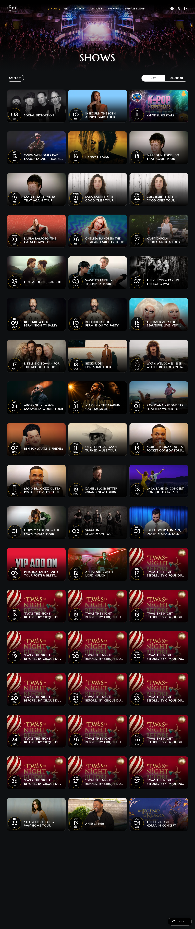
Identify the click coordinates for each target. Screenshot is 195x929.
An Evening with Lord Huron (99, 573)
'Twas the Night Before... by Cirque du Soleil (164, 573)
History (80, 8)
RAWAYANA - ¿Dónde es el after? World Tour (165, 407)
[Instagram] (186, 8)
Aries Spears (94, 824)
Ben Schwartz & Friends (44, 448)
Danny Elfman (97, 157)
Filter (17, 78)
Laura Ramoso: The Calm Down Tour (40, 240)
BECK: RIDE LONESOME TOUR (98, 365)
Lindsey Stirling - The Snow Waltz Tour (42, 532)
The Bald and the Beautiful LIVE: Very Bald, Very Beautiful (164, 323)
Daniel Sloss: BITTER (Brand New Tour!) (101, 490)
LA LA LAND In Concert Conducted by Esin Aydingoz (165, 490)
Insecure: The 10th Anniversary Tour (100, 115)
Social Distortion (39, 115)
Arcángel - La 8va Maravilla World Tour (43, 407)
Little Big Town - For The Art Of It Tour (42, 365)
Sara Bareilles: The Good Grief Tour (100, 198)
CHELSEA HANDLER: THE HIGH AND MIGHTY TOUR (104, 240)
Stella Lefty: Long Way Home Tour (39, 823)
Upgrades (97, 8)
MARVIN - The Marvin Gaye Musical (102, 407)
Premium (114, 8)
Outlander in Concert (43, 282)
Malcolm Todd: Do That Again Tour (163, 157)
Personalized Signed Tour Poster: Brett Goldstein (41, 573)
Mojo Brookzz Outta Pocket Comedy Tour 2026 (165, 448)
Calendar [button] (176, 78)
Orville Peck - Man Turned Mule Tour (101, 448)
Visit (66, 8)
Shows (54, 8)
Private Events (135, 8)
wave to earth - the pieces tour (98, 282)
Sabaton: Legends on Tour (99, 532)
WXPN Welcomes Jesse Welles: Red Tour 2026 (165, 365)
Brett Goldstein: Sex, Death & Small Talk (164, 532)
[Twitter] (179, 8)
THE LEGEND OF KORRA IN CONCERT (161, 823)
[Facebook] (172, 8)
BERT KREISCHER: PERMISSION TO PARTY (40, 323)
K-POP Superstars (160, 115)
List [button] (153, 78)
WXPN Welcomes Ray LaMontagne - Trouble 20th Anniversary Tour (43, 157)
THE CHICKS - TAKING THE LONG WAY (163, 282)
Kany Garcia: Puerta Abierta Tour (163, 240)
